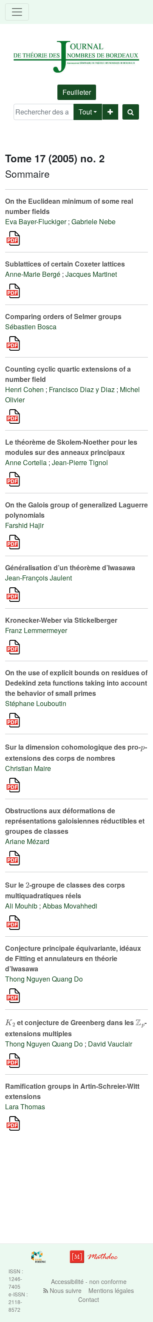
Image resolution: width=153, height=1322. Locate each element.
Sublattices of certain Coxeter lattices (65, 264)
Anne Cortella (26, 462)
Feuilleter (76, 92)
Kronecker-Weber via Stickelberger (61, 620)
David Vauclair (110, 1044)
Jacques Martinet (91, 274)
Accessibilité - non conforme (89, 1281)
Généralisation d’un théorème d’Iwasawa (70, 567)
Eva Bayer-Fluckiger (35, 221)
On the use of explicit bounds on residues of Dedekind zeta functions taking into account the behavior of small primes (76, 683)
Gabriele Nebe (93, 221)
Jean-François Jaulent (38, 578)
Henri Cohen (24, 389)
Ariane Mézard (27, 841)
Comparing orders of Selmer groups (63, 316)
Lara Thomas (25, 1106)
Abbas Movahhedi (69, 906)
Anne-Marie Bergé (32, 274)
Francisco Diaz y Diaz (82, 389)
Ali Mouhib (21, 906)
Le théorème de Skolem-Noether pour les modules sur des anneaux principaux (71, 447)
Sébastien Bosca (31, 326)
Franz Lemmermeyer (36, 630)
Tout (85, 112)
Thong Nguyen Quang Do (44, 979)
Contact (88, 1299)
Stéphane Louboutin (35, 703)
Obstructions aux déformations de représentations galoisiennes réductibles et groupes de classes (74, 821)
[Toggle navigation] (17, 12)
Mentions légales (111, 1290)
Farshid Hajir (24, 525)
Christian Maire (28, 768)
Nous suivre (65, 1290)
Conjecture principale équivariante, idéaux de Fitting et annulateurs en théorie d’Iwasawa (73, 958)
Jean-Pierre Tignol (80, 462)
